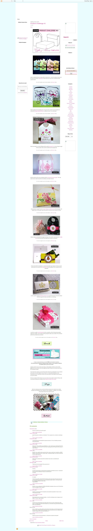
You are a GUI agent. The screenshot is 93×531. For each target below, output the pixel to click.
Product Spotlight (71, 115)
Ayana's (53, 82)
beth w (31, 500)
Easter (71, 100)
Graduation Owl (45, 267)
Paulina (31, 450)
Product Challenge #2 (37, 23)
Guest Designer (71, 107)
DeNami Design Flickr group (50, 379)
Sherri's (53, 113)
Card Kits (70, 92)
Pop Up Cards (70, 114)
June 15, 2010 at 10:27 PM (37, 512)
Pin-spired (71, 113)
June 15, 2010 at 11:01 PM (37, 517)
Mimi (71, 111)
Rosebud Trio (51, 146)
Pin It (31, 27)
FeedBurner (25, 92)
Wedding (70, 129)
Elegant (70, 102)
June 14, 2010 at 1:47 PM (37, 494)
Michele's (53, 181)
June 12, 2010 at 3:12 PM (37, 489)
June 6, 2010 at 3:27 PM (37, 456)
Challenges (71, 95)
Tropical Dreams (71, 122)
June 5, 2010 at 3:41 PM (37, 443)
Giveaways (71, 106)
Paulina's (54, 337)
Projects (70, 117)
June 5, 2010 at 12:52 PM (37, 437)
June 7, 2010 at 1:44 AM (37, 461)
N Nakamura (32, 438)
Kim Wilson (32, 462)
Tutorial (70, 124)
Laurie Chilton (32, 433)
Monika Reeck (32, 444)
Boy (70, 90)
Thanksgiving (70, 121)
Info (70, 110)
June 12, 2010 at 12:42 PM (37, 483)
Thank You (71, 120)
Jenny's (53, 212)
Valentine (70, 125)
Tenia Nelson (32, 428)
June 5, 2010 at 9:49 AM (37, 432)
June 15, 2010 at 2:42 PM (37, 499)
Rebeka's (53, 150)
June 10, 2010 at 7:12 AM (37, 474)
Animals (70, 86)
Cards (71, 93)
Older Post (61, 520)
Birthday (70, 88)
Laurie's (53, 299)
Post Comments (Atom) (39, 522)
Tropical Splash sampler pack (48, 209)
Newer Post (31, 520)
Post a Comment (33, 519)
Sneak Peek (70, 118)
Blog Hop (70, 89)
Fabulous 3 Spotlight (70, 103)
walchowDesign (33, 466)
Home (46, 520)
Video (71, 127)
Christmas (71, 97)
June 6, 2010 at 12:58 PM (37, 449)
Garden (70, 104)
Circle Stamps (70, 99)
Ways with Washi (71, 128)
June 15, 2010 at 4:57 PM (37, 506)
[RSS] (17, 529)
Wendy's (53, 240)
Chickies (70, 96)
